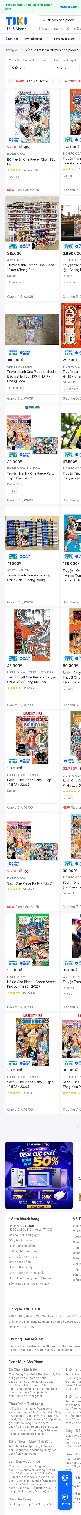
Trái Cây (14, 1408)
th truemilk (54, 1346)
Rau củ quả (23, 1412)
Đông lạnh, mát (36, 1415)
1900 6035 (27, 1327)
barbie (67, 1346)
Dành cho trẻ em (28, 1426)
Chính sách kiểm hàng (23, 1256)
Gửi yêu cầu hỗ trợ (20, 1240)
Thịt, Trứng (29, 1408)
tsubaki (67, 1349)
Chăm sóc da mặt (20, 1466)
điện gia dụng (48, 28)
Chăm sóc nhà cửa (33, 1433)
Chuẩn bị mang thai (29, 1396)
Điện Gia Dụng (20, 1499)
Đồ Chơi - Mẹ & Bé (23, 1369)
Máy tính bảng (26, 1453)
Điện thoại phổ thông (29, 1450)
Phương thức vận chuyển (24, 1251)
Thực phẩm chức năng (30, 1470)
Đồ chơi (49, 1374)
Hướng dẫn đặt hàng (22, 1245)
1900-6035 (27, 1226)
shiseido (14, 1349)
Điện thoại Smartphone (24, 1446)
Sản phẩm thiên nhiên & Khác (31, 1478)
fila (58, 1349)
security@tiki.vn (40, 1283)
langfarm (28, 1349)
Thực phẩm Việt (42, 1412)
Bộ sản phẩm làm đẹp (32, 1489)
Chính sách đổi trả (20, 1262)
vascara (14, 1346)
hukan (40, 1349)
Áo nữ (69, 1374)
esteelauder (37, 1346)
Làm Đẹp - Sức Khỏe (24, 1461)
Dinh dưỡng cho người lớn (32, 1388)
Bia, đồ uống (23, 1423)
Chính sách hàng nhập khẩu (27, 1272)
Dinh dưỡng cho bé (28, 1385)
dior (24, 1346)
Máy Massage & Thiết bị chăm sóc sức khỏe (34, 1475)
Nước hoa (23, 1488)
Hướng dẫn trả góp (21, 1267)
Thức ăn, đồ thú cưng (29, 1430)
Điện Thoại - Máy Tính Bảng (31, 1441)
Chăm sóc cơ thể (28, 1473)
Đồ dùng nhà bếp (20, 1504)
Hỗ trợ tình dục (41, 1488)
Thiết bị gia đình (43, 1504)
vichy (50, 1349)
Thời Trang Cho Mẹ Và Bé (25, 1374)
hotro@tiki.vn (42, 1278)
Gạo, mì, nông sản (29, 1419)
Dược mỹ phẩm (44, 1491)
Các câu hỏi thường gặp (24, 1235)
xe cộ (65, 28)
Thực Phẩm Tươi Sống (26, 1404)
